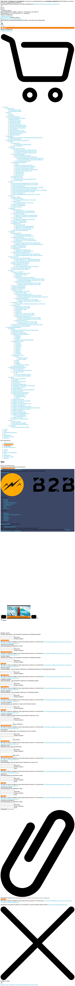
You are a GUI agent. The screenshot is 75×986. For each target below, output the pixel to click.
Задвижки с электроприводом (20, 334)
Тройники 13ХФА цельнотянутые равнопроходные (29, 244)
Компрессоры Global (15, 110)
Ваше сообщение (18, 724)
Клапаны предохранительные (20, 413)
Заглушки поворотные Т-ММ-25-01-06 (25, 151)
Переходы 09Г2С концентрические (25, 211)
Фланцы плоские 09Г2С (21, 298)
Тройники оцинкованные (19, 247)
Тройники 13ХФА (17, 241)
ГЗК (16, 373)
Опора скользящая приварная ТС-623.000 (23, 191)
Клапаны (11, 377)
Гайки (10, 114)
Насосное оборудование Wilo (17, 125)
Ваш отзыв (16, 755)
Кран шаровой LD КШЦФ (19, 423)
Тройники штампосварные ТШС (21, 252)
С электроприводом (20, 416)
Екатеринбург (26, 984)
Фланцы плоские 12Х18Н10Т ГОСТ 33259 (29, 284)
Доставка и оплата (9, 436)
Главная (6, 429)
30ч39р (17, 356)
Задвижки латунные (18, 331)
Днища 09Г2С (16, 143)
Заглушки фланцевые (18, 154)
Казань (32, 984)
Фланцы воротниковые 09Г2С (23, 294)
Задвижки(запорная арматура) (17, 367)
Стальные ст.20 (19, 175)
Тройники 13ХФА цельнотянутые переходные (27, 243)
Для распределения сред (19, 384)
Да (1, 10)
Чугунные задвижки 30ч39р (23, 374)
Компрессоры (10, 108)
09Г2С (17, 164)
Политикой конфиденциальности (10, 643)
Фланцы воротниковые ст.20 (23, 316)
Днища (11, 141)
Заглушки (12, 147)
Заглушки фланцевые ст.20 (22, 161)
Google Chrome (38, 4)
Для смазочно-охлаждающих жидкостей (23, 385)
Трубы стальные (13, 256)
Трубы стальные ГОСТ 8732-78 (20, 262)
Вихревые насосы (14, 119)
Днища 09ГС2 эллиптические (23, 144)
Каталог (6, 107)
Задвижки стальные (18, 341)
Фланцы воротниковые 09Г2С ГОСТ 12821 (30, 295)
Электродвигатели (14, 134)
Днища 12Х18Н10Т (17, 146)
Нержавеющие (19, 172)
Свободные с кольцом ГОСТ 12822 (24, 313)
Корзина (6, 501)
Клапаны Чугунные (17, 417)
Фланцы (11, 270)
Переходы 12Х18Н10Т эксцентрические (26, 216)
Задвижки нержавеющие (19, 333)
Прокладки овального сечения (20, 427)
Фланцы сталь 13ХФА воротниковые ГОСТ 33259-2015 (30, 304)
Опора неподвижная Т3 (18, 186)
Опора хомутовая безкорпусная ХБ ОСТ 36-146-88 (26, 194)
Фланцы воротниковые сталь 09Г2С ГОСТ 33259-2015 (33, 297)
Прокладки (12, 425)
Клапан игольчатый (17, 391)
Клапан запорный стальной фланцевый (23, 389)
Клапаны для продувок (18, 405)
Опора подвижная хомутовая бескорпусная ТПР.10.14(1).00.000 (29, 190)
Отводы (11, 195)
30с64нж (17, 351)
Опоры (11, 182)
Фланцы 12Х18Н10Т (17, 272)
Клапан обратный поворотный (20, 392)
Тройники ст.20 (16, 248)
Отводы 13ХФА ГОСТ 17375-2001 (24, 202)
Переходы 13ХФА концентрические (25, 219)
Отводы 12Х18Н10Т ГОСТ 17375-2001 (25, 200)
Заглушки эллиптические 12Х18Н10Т (25, 166)
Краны (11, 420)
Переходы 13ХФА (17, 218)
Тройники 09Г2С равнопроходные (24, 236)
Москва (3, 984)
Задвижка (12, 328)
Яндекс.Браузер (47, 4)
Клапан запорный (17, 388)
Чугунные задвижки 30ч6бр (23, 376)
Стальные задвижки (18, 369)
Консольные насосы (15, 123)
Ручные (17, 398)
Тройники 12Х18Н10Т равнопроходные (26, 240)
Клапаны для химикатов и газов (21, 409)
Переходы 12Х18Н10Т (18, 213)
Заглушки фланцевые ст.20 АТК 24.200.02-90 (30, 159)
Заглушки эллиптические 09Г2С (24, 165)
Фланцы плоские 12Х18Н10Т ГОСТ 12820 (29, 283)
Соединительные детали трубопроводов (17, 140)
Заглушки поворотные (18, 148)
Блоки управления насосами (17, 118)
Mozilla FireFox (56, 4)
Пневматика (9, 136)
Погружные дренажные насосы (18, 126)
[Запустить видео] (4, 617)
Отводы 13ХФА (16, 201)
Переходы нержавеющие (19, 220)
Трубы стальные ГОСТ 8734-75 (20, 263)
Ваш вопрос (16, 739)
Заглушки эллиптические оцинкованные (26, 169)
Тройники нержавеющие (19, 245)
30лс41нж (18, 342)
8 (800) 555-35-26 (5, 17)
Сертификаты (7, 435)
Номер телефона (18, 638)
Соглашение (16, 531)
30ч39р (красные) (23, 358)
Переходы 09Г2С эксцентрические (24, 212)
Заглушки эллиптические (19, 162)
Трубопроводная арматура (13, 327)
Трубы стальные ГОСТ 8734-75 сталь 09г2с (27, 266)
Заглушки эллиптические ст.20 (23, 171)
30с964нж (18, 353)
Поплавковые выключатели (17, 128)
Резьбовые (18, 310)
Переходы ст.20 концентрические (24, 226)
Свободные (18, 276)
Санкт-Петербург (9, 984)
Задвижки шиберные (18, 366)
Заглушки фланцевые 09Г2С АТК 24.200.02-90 (31, 158)
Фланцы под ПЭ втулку (18, 288)
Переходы (12, 208)
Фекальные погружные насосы (18, 132)
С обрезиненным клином (22, 364)
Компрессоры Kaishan (15, 111)
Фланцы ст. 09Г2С (17, 290)
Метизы (8, 112)
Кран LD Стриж (16, 421)
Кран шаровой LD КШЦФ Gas (20, 424)
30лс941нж (18, 345)
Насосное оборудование (13, 116)
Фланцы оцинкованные (18, 287)
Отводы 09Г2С (16, 197)
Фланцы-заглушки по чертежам (21, 326)
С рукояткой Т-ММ (17, 180)
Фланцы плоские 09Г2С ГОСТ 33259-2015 (29, 301)
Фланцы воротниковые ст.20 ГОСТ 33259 (29, 319)
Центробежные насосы (15, 133)
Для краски (15, 380)
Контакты (6, 438)
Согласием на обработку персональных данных (57, 641)
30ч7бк (17, 362)
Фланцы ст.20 (16, 305)
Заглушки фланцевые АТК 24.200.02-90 (26, 157)
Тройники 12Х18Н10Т (18, 237)
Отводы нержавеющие (18, 204)
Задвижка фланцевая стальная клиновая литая (25, 330)
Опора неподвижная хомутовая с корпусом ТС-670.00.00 (27, 187)
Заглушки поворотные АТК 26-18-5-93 (25, 150)
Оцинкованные (19, 173)
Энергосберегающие (15, 139)
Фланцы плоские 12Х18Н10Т (23, 281)
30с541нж (18, 349)
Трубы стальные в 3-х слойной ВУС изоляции (27, 261)
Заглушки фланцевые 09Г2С (23, 155)
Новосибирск (18, 984)
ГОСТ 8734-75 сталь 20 (21, 265)
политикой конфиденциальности (58, 904)
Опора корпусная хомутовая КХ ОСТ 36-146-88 (25, 184)
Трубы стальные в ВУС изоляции (21, 258)
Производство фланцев (10, 432)
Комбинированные (20, 396)
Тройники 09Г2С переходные (23, 234)
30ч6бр (17, 360)
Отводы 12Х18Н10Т (17, 198)
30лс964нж (18, 346)
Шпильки (11, 115)
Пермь (36, 984)
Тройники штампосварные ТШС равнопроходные (28, 255)
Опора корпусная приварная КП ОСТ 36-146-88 (25, 183)
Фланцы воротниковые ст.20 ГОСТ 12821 (29, 317)
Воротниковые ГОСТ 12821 (22, 273)
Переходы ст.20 (16, 223)
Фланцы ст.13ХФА (17, 302)
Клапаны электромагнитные (20, 418)
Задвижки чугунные (17, 355)
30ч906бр (17, 337)
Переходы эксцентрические (23, 229)
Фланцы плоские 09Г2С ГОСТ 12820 (28, 299)
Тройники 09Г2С (16, 233)
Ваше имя (17, 637)
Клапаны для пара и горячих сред (21, 403)
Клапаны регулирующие (19, 414)
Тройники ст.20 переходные (22, 249)
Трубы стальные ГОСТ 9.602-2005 (21, 267)
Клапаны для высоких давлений (21, 400)
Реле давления (13, 129)
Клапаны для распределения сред (21, 406)
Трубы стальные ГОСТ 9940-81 (20, 269)
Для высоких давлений (18, 378)
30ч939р (17, 338)
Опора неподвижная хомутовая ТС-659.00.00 (24, 189)
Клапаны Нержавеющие (19, 412)
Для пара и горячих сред (19, 381)
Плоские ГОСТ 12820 (21, 274)
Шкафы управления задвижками (24, 340)
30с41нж (17, 348)
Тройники (12, 231)
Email (15, 768)
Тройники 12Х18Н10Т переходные (24, 238)
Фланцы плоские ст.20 (21, 320)
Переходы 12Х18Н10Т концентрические (26, 215)
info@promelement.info (7, 16)
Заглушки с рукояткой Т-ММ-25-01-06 (25, 152)
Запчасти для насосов (15, 121)
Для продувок (16, 382)
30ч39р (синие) (22, 359)
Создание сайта (5, 472)
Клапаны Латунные (17, 410)
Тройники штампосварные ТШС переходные (27, 254)
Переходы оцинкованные (19, 222)
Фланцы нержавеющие (18, 285)
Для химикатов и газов (18, 387)
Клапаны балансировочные (19, 394)
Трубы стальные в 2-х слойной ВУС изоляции (27, 259)
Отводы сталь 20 (17, 207)
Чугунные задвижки (18, 371)
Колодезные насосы (15, 122)
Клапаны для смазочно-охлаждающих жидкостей (26, 407)
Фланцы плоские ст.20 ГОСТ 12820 (27, 322)
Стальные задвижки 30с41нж (23, 370)
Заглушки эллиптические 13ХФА (24, 168)
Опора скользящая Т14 (18, 193)
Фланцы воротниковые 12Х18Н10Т (25, 277)
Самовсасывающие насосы (17, 130)
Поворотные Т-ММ (17, 177)
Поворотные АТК (17, 176)
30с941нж (18, 335)
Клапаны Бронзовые (18, 399)
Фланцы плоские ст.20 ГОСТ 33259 (27, 323)
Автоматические (19, 395)
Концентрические (20, 225)
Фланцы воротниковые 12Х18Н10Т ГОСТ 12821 (31, 279)
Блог (5, 434)
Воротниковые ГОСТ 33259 (22, 308)
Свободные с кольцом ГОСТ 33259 (24, 315)
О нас (5, 431)
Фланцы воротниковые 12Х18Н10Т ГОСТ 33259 (31, 280)
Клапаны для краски (18, 402)
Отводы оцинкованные (18, 205)
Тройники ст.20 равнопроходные (24, 251)
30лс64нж (18, 344)
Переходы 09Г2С (17, 209)
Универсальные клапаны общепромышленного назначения (25, 137)
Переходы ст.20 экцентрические (24, 227)
